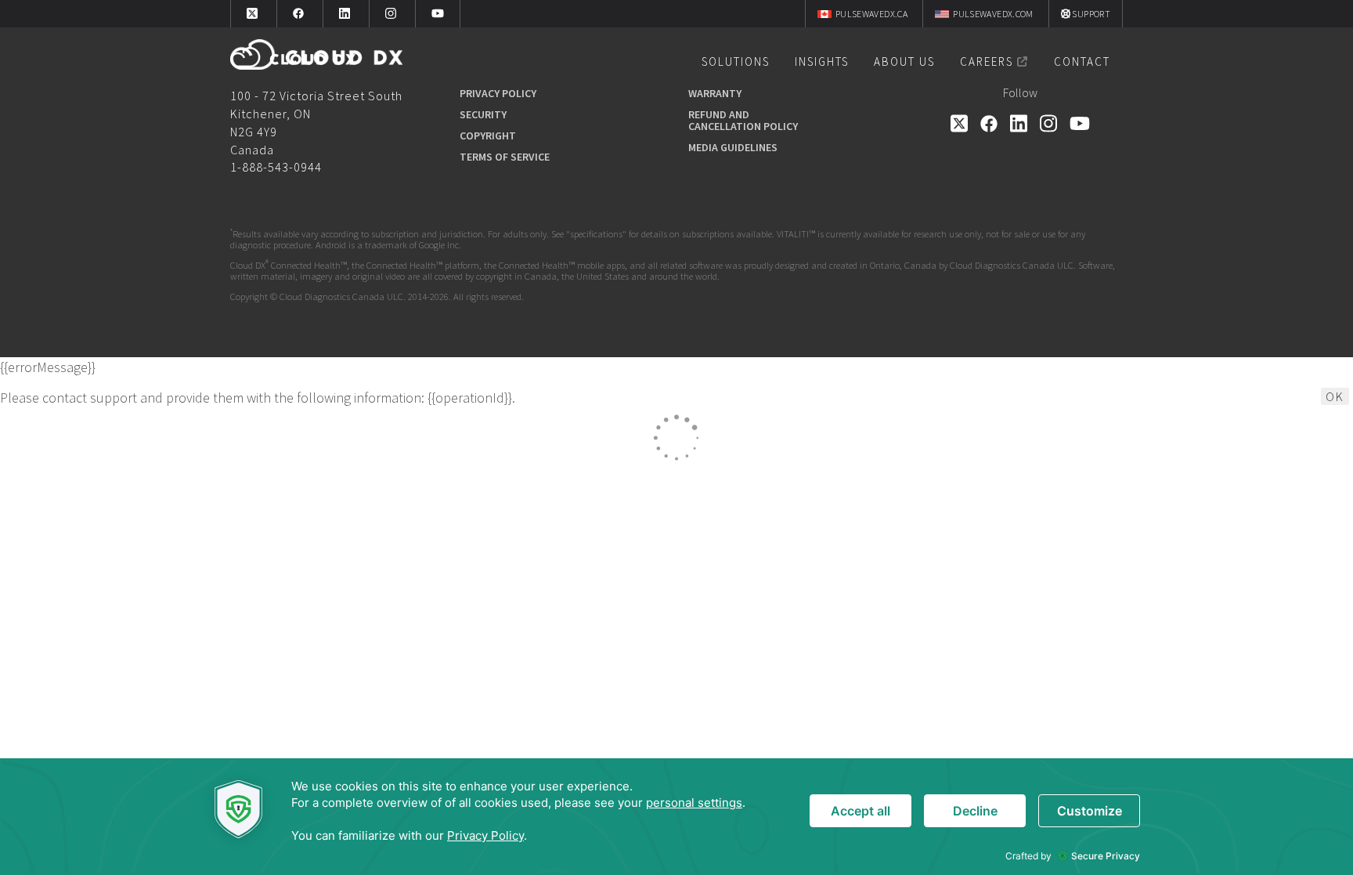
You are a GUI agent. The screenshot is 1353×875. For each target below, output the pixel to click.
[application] (676, 816)
